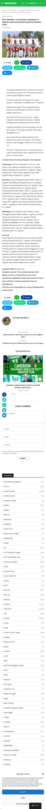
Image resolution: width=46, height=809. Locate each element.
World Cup (24, 760)
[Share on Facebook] (4, 394)
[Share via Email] (4, 415)
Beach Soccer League (24, 534)
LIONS (24, 656)
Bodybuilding (24, 538)
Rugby (24, 698)
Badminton (24, 519)
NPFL (24, 670)
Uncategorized (24, 731)
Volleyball (24, 741)
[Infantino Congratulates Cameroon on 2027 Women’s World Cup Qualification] (23, 368)
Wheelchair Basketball (24, 750)
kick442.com (19, 269)
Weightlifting (24, 745)
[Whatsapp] (38, 3)
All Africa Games (24, 496)
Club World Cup (24, 571)
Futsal (24, 628)
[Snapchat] (36, 3)
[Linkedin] (28, 3)
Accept (23, 792)
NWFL (24, 675)
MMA (24, 661)
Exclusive (24, 599)
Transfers (24, 722)
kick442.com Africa (21, 318)
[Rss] (40, 3)
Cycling (24, 581)
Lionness (24, 651)
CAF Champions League (24, 552)
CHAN (24, 566)
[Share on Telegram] (4, 410)
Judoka (24, 647)
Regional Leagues (24, 694)
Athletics (24, 510)
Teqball (24, 717)
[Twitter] (23, 3)
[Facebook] (21, 3)
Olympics (24, 679)
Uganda (24, 727)
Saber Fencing (24, 703)
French (24, 623)
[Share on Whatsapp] (4, 405)
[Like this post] (17, 62)
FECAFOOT (24, 609)
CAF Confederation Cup (24, 557)
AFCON (24, 486)
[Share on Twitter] (4, 400)
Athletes (24, 505)
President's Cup (24, 689)
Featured (24, 604)
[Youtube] (31, 3)
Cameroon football (24, 562)
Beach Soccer (24, 529)
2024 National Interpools (24, 482)
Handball (24, 637)
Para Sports (24, 684)
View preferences (23, 804)
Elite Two (24, 595)
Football (24, 618)
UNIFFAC (24, 736)
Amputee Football (24, 500)
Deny (23, 798)
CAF (24, 548)
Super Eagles (24, 713)
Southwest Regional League (24, 708)
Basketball (24, 524)
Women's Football (24, 755)
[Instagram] (26, 3)
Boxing (24, 543)
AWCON (24, 515)
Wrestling (24, 764)
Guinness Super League (24, 632)
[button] (43, 774)
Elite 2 (24, 585)
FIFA (24, 614)
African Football (24, 491)
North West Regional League (24, 665)
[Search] (44, 3)
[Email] (33, 3)
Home (4, 10)
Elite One (24, 590)
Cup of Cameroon (24, 576)
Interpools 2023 (24, 642)
